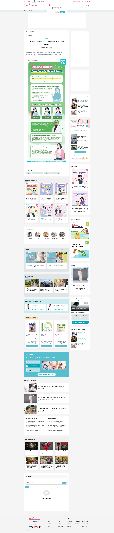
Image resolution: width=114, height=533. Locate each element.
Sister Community (83, 130)
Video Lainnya (64, 249)
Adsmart (68, 523)
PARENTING (39, 8)
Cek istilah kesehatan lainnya (79, 322)
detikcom (84, 519)
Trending (42, 10)
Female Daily (84, 526)
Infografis (59, 523)
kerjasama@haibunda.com (76, 1)
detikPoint (69, 526)
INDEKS (70, 8)
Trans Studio (69, 529)
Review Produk (60, 526)
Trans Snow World (70, 528)
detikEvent (69, 524)
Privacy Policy (77, 524)
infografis (28, 173)
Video (46, 10)
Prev (28, 166)
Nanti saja (57, 12)
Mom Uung (43, 335)
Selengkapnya (65, 300)
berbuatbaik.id (69, 519)
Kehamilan (32, 31)
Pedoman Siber (78, 521)
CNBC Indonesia (85, 523)
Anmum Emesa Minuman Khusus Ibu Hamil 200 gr (31, 337)
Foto (59, 519)
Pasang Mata (69, 521)
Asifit (56, 335)
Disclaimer (77, 523)
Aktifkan (62, 12)
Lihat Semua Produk (63, 317)
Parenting (49, 523)
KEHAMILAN (27, 8)
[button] (66, 236)
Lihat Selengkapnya (79, 152)
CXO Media (84, 528)
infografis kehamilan (37, 173)
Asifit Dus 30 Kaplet (59, 336)
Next (64, 166)
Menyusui (49, 521)
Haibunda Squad (76, 130)
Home (27, 31)
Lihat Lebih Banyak (64, 276)
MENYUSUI (34, 8)
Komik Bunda (36, 10)
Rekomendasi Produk (62, 524)
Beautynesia (84, 524)
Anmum (27, 335)
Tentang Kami (77, 519)
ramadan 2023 (54, 173)
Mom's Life (49, 524)
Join (87, 126)
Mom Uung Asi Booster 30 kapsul (46, 337)
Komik (48, 528)
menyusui (46, 173)
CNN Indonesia (85, 521)
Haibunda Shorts (28, 10)
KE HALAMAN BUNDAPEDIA (45, 374)
